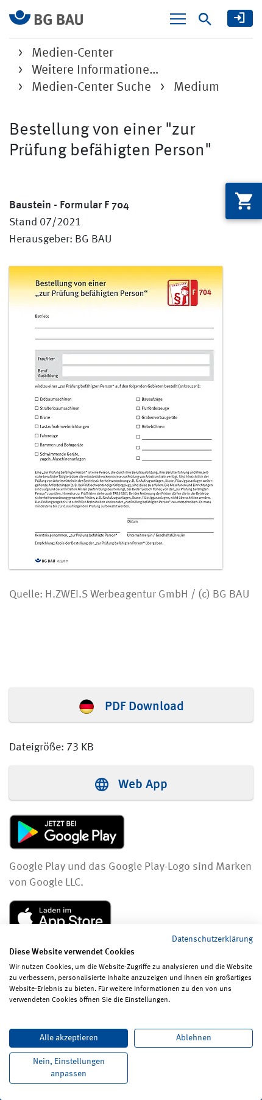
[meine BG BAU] (240, 18)
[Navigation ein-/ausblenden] (178, 19)
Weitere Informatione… (95, 70)
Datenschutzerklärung (212, 939)
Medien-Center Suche (91, 87)
